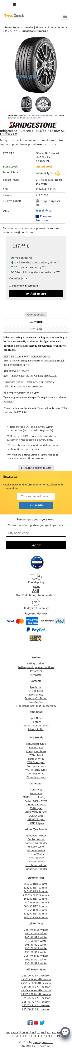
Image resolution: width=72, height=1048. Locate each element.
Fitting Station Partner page (38, 454)
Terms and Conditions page (42, 445)
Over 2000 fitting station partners (36, 595)
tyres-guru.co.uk (43, 1042)
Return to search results (19, 27)
